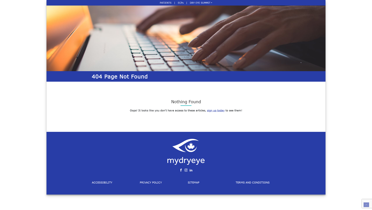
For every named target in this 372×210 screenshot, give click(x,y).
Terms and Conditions (253, 182)
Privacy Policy (151, 182)
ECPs (181, 2)
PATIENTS (165, 2)
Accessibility (102, 182)
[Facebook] (181, 170)
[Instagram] (186, 170)
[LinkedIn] (191, 170)
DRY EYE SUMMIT (200, 2)
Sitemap (193, 182)
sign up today (216, 110)
